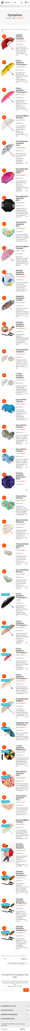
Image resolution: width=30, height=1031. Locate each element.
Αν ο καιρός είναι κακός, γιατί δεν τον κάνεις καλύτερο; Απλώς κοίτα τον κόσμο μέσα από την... (22, 51)
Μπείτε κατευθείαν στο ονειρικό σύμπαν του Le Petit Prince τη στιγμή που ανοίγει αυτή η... (22, 736)
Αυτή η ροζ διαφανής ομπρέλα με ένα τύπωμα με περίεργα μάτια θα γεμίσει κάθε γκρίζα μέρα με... (22, 261)
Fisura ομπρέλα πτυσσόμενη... (22, 63)
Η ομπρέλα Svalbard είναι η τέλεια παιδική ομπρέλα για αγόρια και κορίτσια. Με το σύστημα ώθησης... (22, 287)
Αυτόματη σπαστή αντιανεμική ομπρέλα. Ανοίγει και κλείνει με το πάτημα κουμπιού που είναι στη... (22, 313)
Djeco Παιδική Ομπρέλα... (22, 521)
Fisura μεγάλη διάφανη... (22, 700)
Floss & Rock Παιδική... (21, 400)
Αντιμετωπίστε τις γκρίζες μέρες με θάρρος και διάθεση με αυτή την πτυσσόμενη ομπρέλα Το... (22, 665)
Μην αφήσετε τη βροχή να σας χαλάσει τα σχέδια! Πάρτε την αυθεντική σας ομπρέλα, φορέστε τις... (22, 78)
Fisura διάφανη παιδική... (22, 117)
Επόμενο (24, 959)
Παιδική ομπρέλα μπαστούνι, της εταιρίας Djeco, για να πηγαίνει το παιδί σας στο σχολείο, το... (22, 534)
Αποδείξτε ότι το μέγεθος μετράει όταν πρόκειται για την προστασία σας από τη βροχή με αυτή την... (22, 213)
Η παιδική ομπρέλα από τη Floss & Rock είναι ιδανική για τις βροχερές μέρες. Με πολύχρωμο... (22, 787)
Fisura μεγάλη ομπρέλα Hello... (22, 171)
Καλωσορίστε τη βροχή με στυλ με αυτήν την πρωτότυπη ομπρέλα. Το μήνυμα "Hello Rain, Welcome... (22, 186)
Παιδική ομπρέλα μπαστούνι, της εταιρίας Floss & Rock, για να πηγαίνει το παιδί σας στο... (21, 560)
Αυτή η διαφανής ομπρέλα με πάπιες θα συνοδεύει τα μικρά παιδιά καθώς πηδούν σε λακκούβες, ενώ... (22, 834)
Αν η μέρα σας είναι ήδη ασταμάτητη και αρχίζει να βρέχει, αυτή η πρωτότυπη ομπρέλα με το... (22, 690)
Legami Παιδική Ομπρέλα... (20, 37)
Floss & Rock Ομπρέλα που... (21, 224)
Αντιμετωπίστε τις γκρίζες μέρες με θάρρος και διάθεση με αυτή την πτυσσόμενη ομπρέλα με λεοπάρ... (22, 638)
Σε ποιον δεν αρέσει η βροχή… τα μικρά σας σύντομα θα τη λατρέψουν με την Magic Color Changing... (22, 439)
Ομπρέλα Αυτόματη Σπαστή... (20, 298)
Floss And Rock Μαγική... (22, 571)
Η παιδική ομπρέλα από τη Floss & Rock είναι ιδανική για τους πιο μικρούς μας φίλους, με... (22, 811)
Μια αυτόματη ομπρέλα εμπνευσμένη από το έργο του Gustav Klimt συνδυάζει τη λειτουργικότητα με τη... (22, 888)
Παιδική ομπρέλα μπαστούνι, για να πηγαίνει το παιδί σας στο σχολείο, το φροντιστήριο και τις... (22, 364)
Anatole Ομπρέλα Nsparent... (21, 272)
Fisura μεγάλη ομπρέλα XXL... (22, 198)
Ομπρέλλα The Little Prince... (22, 724)
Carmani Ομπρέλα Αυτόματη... (21, 324)
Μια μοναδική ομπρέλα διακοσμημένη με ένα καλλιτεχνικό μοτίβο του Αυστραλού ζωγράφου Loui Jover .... (22, 339)
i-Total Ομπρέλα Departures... (21, 748)
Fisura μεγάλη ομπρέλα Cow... (22, 143)
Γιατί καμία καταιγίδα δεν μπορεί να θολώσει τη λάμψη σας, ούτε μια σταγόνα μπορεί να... (22, 713)
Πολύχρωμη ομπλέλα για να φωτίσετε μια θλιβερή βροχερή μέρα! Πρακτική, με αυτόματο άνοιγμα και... (22, 762)
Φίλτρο (22, 1029)
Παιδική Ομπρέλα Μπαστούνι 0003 (21, 476)
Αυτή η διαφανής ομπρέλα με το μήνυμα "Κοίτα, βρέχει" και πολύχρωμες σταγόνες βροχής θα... (21, 131)
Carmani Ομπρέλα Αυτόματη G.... (22, 873)
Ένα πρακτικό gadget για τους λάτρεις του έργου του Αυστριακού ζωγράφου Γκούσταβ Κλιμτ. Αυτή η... (21, 916)
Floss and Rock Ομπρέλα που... (22, 546)
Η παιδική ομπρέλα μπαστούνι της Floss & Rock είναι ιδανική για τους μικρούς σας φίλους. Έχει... (22, 237)
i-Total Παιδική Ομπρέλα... (20, 375)
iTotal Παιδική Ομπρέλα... (22, 351)
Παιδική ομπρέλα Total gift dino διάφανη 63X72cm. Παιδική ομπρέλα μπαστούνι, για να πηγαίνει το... (22, 390)
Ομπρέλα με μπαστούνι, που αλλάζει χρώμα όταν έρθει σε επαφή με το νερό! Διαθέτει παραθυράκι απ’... (22, 510)
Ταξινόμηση (4, 1029)
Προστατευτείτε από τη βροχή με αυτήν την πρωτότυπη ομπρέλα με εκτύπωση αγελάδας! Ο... (21, 158)
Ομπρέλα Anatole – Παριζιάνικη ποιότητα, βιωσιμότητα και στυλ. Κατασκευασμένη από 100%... (22, 861)
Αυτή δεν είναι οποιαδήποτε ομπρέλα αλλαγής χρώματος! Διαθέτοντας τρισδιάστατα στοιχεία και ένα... (21, 415)
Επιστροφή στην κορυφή (17, 963)
